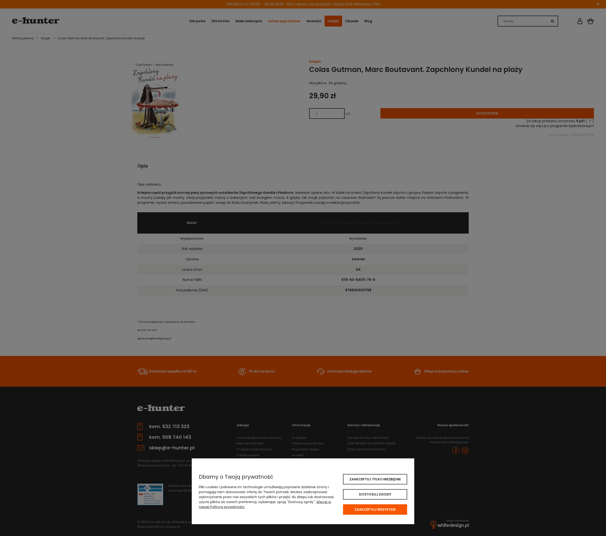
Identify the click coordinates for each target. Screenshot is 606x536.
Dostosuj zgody (375, 494)
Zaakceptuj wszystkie (375, 509)
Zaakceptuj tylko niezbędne (375, 479)
